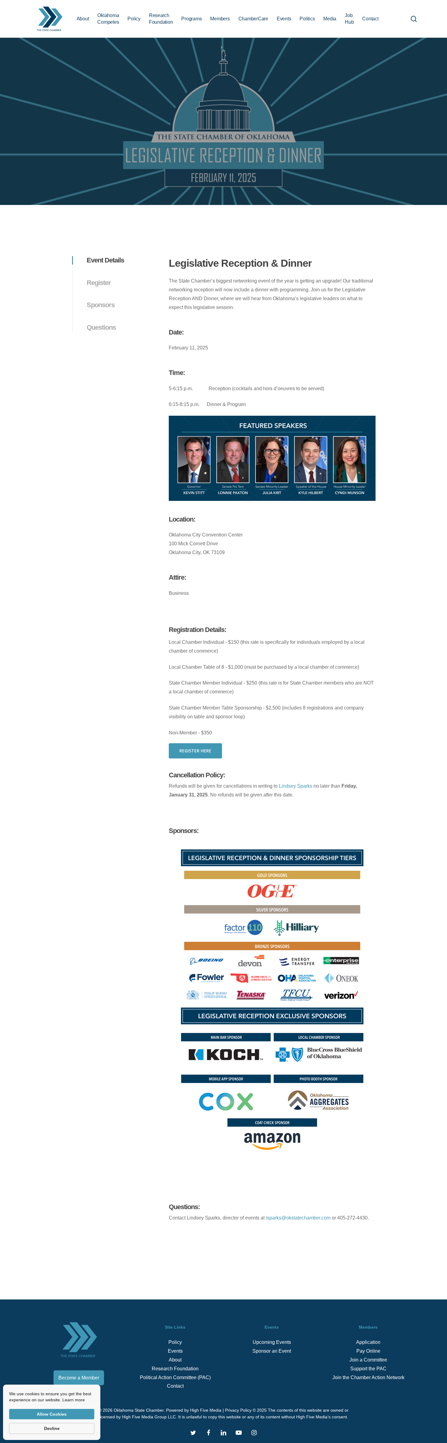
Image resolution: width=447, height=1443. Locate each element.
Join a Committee (368, 1359)
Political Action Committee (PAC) (175, 1377)
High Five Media (205, 1410)
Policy (175, 1342)
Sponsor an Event (271, 1351)
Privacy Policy (238, 1410)
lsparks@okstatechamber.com (298, 1217)
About (175, 1359)
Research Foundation (175, 1368)
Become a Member (78, 1377)
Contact (175, 1386)
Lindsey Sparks (295, 786)
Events (175, 1351)
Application (368, 1342)
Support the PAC (368, 1368)
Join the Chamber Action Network (368, 1377)
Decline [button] (52, 1428)
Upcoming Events (272, 1342)
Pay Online (368, 1351)
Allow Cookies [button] (52, 1414)
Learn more (73, 1399)
